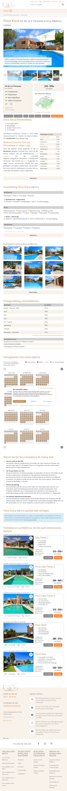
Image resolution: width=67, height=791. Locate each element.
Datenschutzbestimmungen (46, 388)
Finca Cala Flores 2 (45, 566)
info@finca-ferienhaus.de (11, 706)
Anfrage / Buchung (57, 116)
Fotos (25, 116)
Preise (31, 116)
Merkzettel (47, 1)
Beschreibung (8, 116)
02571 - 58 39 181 (59, 1)
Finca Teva (40, 653)
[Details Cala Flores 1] (18, 546)
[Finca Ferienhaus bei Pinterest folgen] (51, 744)
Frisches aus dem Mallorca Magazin (55, 753)
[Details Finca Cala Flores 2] (18, 575)
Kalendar (37, 116)
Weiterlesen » (33, 178)
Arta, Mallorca (54, 21)
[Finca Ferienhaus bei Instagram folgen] (45, 744)
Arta (25, 161)
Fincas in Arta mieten (38, 761)
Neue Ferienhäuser (8, 763)
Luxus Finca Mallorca (6, 759)
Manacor (21, 760)
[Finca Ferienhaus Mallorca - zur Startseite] (9, 4)
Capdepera (21, 774)
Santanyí (20, 767)
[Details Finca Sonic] (18, 633)
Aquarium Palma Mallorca (54, 761)
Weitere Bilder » (33, 292)
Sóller (20, 763)
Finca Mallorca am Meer (8, 768)
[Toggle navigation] (7, 10)
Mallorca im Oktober (53, 786)
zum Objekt (48, 558)
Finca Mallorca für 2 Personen (8, 779)
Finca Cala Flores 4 (45, 595)
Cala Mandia (22, 770)
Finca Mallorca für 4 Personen (8, 773)
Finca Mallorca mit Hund (8, 784)
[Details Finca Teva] (18, 662)
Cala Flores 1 (42, 537)
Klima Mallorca (54, 782)
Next (31, 545)
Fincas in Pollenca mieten (39, 766)
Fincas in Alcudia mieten (39, 772)
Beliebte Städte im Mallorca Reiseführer (24, 753)
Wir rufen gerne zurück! (30, 520)
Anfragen (58, 558)
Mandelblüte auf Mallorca (54, 772)
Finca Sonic (41, 624)
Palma (42, 144)
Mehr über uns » (7, 720)
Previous (5, 545)
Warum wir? (46, 116)
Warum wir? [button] (34, 1)
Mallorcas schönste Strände (55, 777)
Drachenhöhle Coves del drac (54, 766)
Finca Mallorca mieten (8, 752)
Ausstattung (18, 116)
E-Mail (40, 1)
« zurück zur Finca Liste (42, 112)
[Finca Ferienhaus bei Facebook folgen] (38, 744)
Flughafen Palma (45, 137)
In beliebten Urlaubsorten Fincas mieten (39, 753)
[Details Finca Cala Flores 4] (18, 604)
